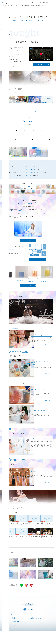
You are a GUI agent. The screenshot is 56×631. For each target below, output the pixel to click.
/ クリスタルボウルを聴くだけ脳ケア (37, 166)
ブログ (38, 2)
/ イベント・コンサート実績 (37, 172)
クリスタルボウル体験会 (25, 5)
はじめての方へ (41, 64)
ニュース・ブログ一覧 (28, 111)
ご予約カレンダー (33, 2)
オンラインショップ (28, 285)
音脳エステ (38, 5)
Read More (47, 344)
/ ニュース (6, 169)
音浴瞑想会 (32, 5)
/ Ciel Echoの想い (8, 166)
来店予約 (28, 240)
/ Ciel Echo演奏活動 (36, 169)
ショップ (17, 5)
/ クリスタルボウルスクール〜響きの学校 (12, 175)
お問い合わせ (42, 2)
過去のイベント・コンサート (28, 541)
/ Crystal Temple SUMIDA (9, 172)
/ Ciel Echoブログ (34, 175)
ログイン (48, 2)
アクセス (37, 259)
